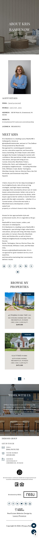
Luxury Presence (19, 516)
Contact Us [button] (19, 424)
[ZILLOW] (4, 266)
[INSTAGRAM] (9, 266)
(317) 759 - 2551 (16, 108)
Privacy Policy (27, 526)
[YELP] (31, 266)
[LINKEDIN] (20, 266)
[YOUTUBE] (18, 272)
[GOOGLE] (26, 266)
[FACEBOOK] (15, 266)
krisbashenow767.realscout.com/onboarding (18, 122)
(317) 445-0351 (10, 455)
